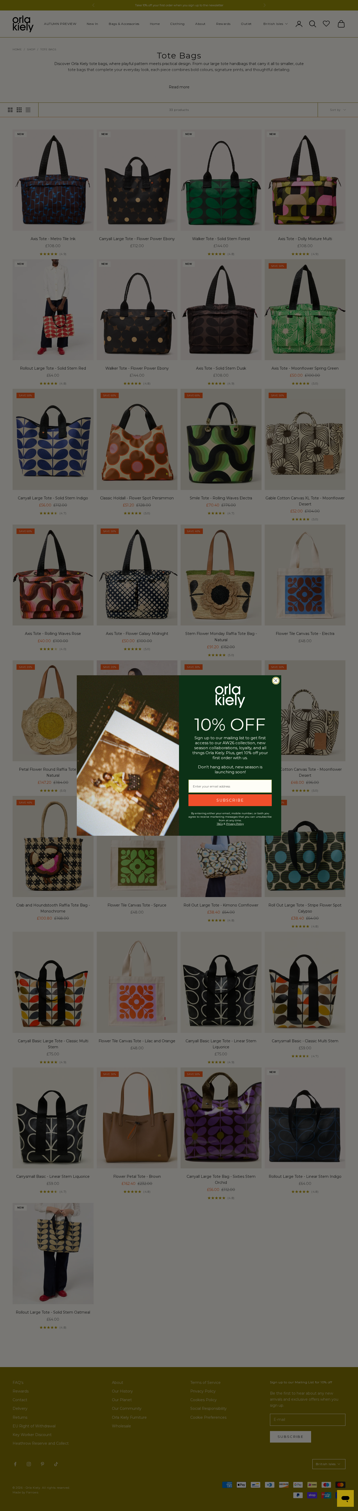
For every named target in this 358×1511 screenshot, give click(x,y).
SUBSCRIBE (230, 800)
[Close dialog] (276, 680)
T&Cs (220, 823)
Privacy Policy (235, 823)
